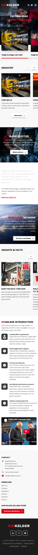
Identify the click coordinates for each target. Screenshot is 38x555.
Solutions (4, 497)
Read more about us (8, 197)
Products (4, 488)
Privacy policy (29, 543)
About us (4, 485)
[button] (34, 67)
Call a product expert (12, 472)
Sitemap (24, 546)
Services (4, 500)
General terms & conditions (12, 543)
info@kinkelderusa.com (12, 476)
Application (5, 491)
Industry (4, 494)
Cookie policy (14, 546)
